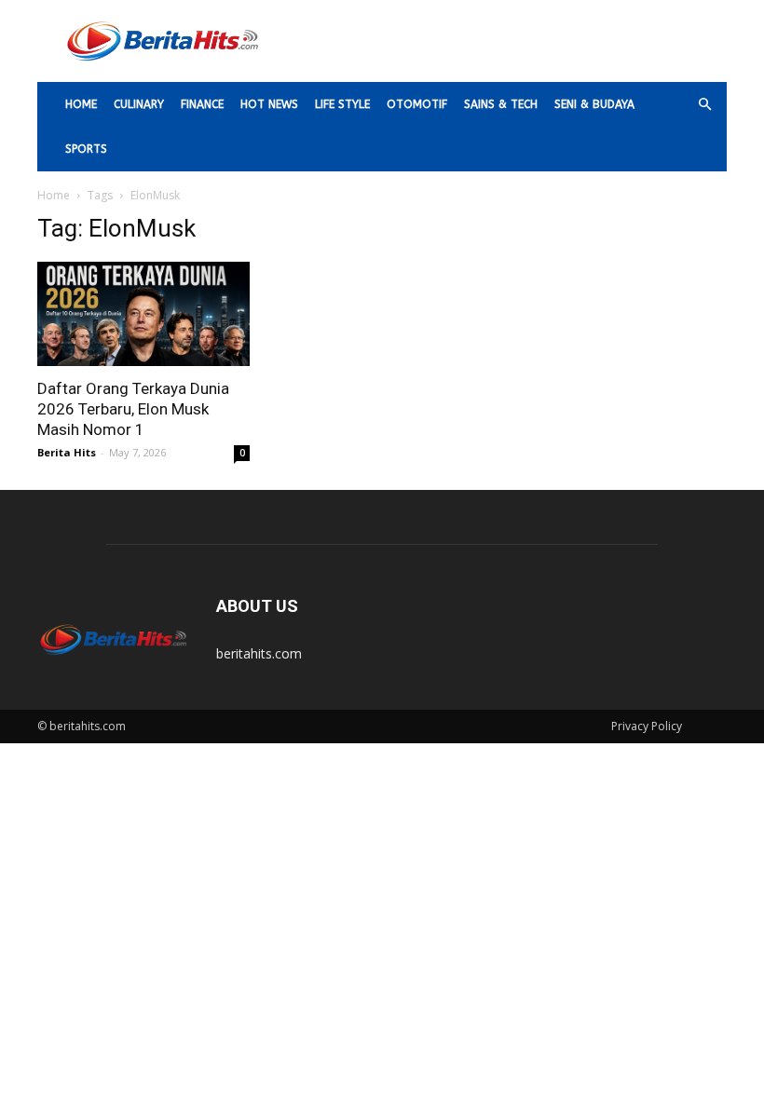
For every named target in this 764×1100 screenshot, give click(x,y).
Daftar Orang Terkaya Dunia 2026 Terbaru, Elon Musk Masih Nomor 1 (133, 409)
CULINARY (139, 104)
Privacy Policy (646, 726)
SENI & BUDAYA (594, 104)
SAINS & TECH (501, 104)
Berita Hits (66, 452)
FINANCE (202, 104)
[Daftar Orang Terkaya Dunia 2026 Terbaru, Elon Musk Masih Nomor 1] (143, 314)
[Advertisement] (508, 41)
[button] (704, 105)
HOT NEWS (269, 104)
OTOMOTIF (417, 104)
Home (53, 195)
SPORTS (86, 149)
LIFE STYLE (342, 104)
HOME (81, 104)
